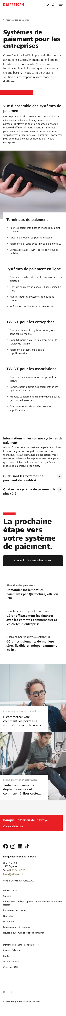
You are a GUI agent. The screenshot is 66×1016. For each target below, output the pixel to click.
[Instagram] (12, 846)
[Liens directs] (47, 5)
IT (17, 992)
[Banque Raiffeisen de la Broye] (13, 5)
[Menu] (61, 5)
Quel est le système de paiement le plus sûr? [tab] (29, 491)
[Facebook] (5, 846)
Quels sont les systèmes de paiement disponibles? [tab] (23, 478)
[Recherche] (53, 5)
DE (4, 992)
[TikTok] (27, 846)
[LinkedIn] (20, 846)
